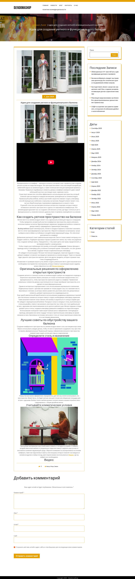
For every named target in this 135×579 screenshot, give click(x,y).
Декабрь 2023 (96, 174)
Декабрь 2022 (96, 190)
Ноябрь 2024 (95, 165)
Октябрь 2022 (96, 199)
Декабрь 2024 (96, 161)
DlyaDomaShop (22, 8)
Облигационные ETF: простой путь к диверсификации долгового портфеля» (105, 73)
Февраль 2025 (96, 157)
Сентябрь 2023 (96, 178)
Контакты (68, 5)
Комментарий (19, 493)
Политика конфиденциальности (54, 10)
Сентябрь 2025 (96, 128)
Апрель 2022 (95, 207)
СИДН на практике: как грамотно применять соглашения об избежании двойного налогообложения (105, 109)
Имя (16, 513)
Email (16, 524)
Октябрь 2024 (96, 170)
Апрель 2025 (95, 149)
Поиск (92, 50)
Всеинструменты (58, 266)
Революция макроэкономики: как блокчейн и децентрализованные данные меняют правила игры (105, 100)
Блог (61, 5)
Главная (45, 5)
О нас (76, 5)
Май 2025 (94, 145)
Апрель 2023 (95, 186)
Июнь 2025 (95, 141)
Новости (54, 5)
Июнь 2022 (95, 203)
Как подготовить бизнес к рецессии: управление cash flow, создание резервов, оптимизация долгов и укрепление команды (105, 90)
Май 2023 (94, 182)
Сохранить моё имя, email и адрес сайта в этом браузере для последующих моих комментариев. (49, 547)
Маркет (71, 455)
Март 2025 (95, 153)
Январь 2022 (95, 215)
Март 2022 (95, 211)
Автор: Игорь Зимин (52, 466)
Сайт (15, 536)
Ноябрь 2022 (95, 194)
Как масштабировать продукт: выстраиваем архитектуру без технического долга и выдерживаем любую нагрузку (105, 80)
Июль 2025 (95, 137)
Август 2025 (95, 132)
